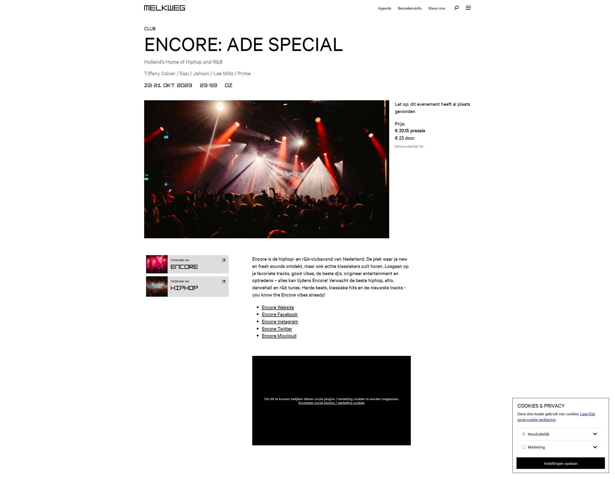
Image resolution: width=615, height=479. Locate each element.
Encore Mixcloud (279, 335)
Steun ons (436, 8)
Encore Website (278, 307)
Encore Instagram (280, 321)
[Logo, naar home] (164, 8)
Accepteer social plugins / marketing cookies (331, 402)
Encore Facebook (280, 314)
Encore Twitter (277, 328)
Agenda (384, 8)
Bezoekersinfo (410, 8)
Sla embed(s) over (383, 342)
